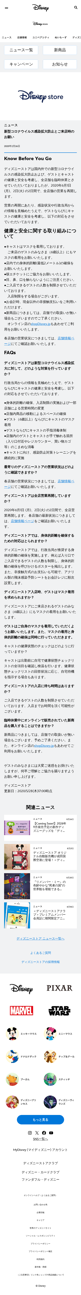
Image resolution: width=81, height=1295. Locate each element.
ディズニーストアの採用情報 (40, 962)
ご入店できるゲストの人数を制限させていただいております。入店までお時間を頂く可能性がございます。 (39, 705)
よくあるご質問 (40, 953)
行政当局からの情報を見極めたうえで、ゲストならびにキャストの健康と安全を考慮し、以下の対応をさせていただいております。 (39, 388)
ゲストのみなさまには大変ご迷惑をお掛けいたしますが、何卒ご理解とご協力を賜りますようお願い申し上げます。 (39, 771)
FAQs (10, 353)
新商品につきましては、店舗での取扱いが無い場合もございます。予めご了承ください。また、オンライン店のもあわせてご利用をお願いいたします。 (39, 743)
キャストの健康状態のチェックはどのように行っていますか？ (39, 649)
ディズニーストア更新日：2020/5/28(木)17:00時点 (28, 788)
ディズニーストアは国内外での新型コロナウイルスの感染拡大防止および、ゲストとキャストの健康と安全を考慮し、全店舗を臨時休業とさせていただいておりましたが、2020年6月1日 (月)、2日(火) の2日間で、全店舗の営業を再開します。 (40, 183)
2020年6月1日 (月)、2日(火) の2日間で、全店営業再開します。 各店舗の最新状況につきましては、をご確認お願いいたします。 (39, 518)
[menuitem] (6, 7)
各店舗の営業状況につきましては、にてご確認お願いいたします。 (39, 341)
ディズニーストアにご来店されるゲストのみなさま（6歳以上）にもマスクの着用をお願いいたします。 (40, 611)
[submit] (76, 7)
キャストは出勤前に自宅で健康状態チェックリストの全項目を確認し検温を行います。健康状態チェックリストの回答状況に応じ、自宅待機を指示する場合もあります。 (39, 669)
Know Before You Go (28, 159)
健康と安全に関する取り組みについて (40, 233)
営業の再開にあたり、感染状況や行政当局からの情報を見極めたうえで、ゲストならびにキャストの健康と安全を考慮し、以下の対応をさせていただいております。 (39, 214)
